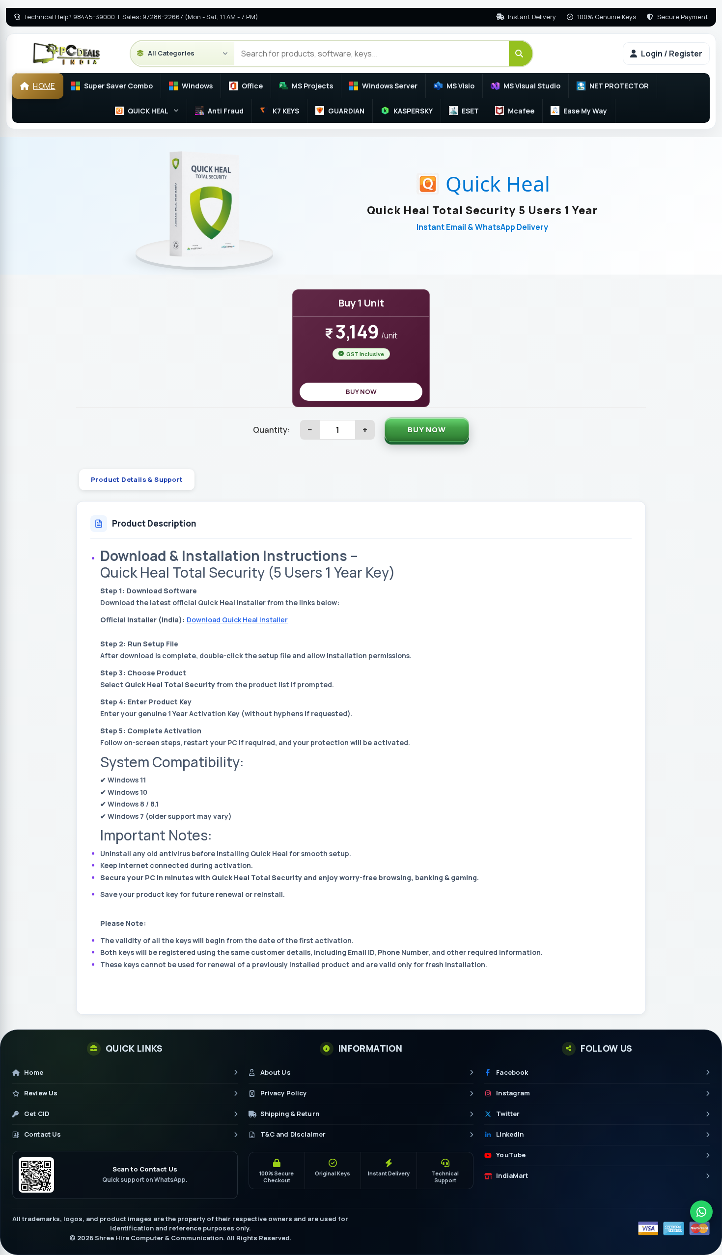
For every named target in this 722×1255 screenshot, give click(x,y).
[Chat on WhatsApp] (701, 1211)
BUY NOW (361, 391)
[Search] (520, 53)
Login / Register (671, 53)
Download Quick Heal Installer (237, 619)
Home (44, 86)
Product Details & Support (137, 479)
